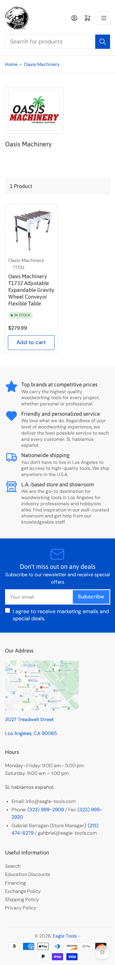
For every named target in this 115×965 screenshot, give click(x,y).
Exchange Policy (23, 891)
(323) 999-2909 (45, 810)
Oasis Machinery (42, 64)
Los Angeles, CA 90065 (31, 733)
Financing (15, 883)
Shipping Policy (22, 899)
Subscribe (91, 596)
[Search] (103, 41)
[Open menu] (103, 18)
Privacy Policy (20, 908)
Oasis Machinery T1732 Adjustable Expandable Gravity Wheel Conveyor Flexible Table (31, 290)
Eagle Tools (65, 936)
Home (11, 64)
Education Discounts (27, 874)
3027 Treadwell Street (29, 719)
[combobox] (57, 42)
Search (12, 866)
